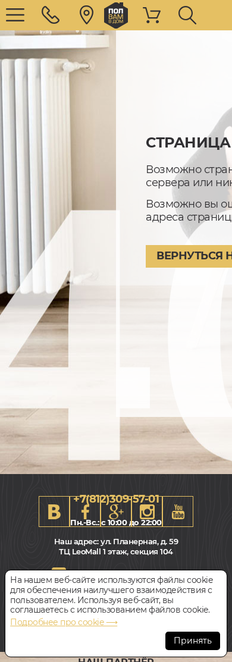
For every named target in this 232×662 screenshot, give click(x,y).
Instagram (146, 511)
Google (116, 511)
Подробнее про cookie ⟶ (63, 622)
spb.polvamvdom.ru (116, 15)
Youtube (177, 511)
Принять (193, 640)
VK (54, 511)
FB (85, 511)
